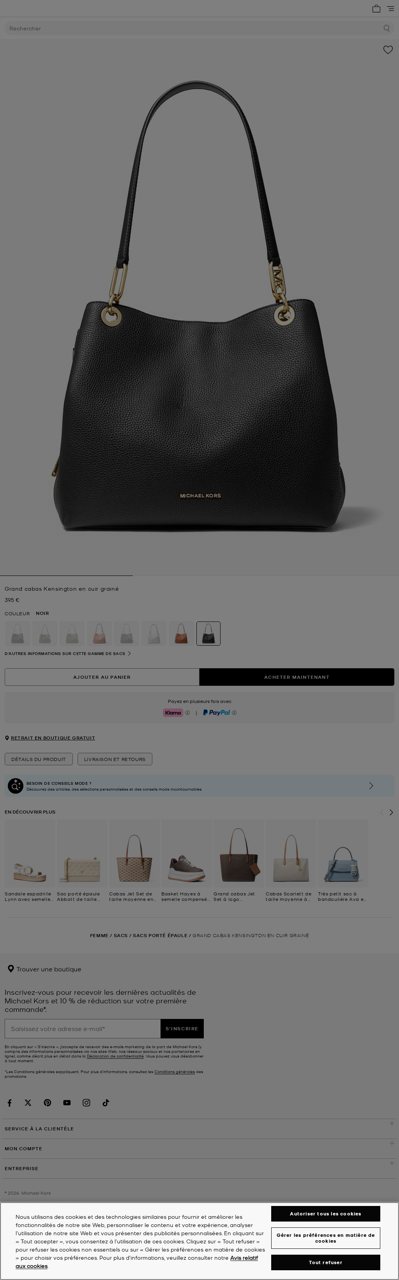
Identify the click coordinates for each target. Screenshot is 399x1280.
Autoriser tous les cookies (325, 1213)
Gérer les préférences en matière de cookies (326, 1238)
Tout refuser (325, 1262)
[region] (199, 1241)
